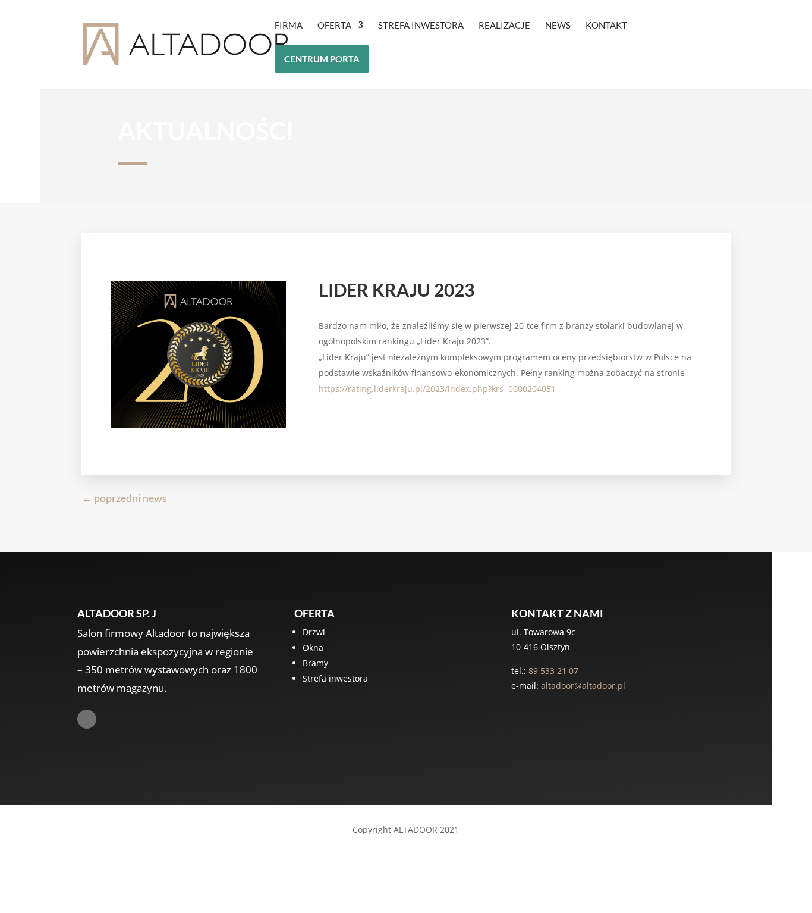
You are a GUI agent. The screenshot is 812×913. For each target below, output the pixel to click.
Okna (313, 647)
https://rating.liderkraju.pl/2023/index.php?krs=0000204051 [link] (437, 388)
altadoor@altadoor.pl (583, 685)
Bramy (315, 663)
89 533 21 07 (553, 670)
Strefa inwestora (335, 678)
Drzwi (314, 632)
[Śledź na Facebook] (86, 719)
